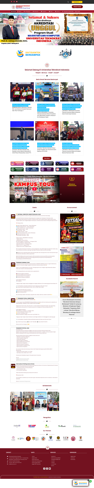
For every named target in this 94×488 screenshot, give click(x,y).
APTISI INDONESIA (15, 143)
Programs (44, 11)
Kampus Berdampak (26, 104)
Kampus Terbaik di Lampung (17, 146)
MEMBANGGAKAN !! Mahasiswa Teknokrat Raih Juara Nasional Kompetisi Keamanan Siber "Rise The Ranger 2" (22, 109)
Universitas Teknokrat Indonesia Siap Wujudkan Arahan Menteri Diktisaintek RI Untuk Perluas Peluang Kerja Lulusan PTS (21, 151)
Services (58, 11)
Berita (14, 104)
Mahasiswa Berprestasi (76, 107)
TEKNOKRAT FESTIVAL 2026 (22, 328)
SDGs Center (77, 11)
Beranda (14, 11)
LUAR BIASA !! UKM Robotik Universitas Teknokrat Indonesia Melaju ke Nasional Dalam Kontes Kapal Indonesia (71, 112)
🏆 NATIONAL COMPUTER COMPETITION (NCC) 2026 (28, 214)
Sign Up (64, 2)
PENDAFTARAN (77, 6)
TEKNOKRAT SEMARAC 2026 (23, 262)
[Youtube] (50, 469)
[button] (61, 194)
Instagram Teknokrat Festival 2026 (22, 358)
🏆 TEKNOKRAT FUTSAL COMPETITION (25, 298)
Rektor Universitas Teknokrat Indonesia (44, 146)
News (51, 11)
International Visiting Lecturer (24, 381)
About (20, 11)
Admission (36, 11)
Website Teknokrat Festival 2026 (22, 360)
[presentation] (62, 293)
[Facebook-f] (44, 469)
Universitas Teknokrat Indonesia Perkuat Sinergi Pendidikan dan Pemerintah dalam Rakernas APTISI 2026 (46, 149)
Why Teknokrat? (27, 11)
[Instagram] (47, 469)
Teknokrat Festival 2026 (68, 11)
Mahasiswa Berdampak (42, 107)
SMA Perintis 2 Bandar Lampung (43, 110)
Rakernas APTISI (26, 146)
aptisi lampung (22, 143)
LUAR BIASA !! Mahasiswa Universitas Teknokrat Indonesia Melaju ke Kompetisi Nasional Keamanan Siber (71, 151)
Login (60, 2)
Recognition (47, 417)
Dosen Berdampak (51, 104)
